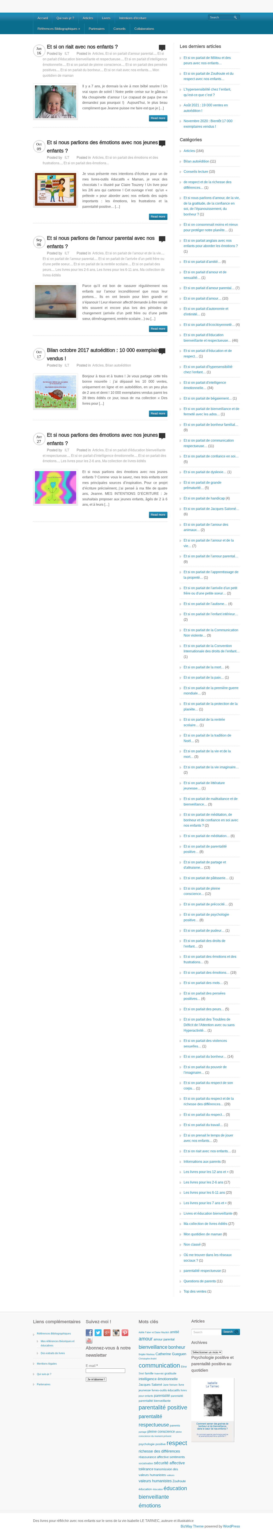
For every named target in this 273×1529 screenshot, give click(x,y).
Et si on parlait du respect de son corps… (208, 1085)
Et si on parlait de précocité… (206, 904)
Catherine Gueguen (170, 1354)
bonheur (176, 1347)
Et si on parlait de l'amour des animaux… (206, 527)
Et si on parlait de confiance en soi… (211, 456)
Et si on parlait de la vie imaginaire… (211, 767)
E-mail (92, 1366)
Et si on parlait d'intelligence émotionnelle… (205, 385)
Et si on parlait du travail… (203, 1125)
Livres (106, 18)
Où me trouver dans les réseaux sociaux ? (208, 1257)
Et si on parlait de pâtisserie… (206, 878)
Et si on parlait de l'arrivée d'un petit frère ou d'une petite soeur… (210, 590)
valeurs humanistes (155, 1481)
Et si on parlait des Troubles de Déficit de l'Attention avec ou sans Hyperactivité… (209, 1025)
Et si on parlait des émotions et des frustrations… (210, 959)
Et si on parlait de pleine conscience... (95, 64)
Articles (88, 18)
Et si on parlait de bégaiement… (208, 398)
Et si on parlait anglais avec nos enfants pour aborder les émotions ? (211, 243)
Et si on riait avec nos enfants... (127, 70)
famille (149, 1373)
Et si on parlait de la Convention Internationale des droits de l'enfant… (212, 648)
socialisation (146, 1463)
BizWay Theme (192, 1526)
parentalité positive (163, 1407)
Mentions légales (47, 1363)
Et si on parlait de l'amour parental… (211, 556)
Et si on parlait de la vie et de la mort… (207, 754)
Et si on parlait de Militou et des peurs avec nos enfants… (207, 60)
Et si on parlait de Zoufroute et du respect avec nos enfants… (209, 76)
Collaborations (144, 29)
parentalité (162, 1395)
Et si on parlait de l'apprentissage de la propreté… (211, 574)
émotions (150, 1505)
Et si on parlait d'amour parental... (130, 53)
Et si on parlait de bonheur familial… (211, 424)
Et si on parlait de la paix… (204, 677)
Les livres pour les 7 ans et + (205, 1203)
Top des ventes (195, 1291)
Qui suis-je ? (65, 18)
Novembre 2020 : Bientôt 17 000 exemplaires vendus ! (208, 123)
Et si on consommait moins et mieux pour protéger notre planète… (211, 227)
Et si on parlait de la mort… (204, 667)
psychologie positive (152, 1444)
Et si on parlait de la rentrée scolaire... (102, 264)
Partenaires (97, 29)
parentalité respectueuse (202, 1271)
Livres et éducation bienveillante (208, 1213)
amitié (174, 1332)
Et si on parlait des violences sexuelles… (205, 1043)
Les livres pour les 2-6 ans (75, 269)
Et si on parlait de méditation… (207, 836)
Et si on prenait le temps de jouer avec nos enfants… (208, 1138)
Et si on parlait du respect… (204, 1114)
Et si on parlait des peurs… (204, 1009)
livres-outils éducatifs (166, 1390)
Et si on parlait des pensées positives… (204, 996)
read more (158, 118)
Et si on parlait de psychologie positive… (206, 917)
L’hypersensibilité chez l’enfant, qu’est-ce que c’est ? (207, 92)
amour (146, 1339)
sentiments (177, 1457)
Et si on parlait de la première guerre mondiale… (211, 690)
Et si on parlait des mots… (203, 983)
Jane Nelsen (170, 1384)
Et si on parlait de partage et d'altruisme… (205, 865)
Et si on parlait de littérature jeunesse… (204, 785)
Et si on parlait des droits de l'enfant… (204, 943)
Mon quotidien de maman (203, 1234)
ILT (67, 53)
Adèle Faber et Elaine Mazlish (154, 1332)
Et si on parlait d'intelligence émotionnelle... (103, 455)
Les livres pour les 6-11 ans (117, 269)
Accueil (43, 18)
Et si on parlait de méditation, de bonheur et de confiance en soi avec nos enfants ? (211, 820)
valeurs (170, 1475)
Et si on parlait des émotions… (206, 972)
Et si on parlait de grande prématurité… (202, 485)
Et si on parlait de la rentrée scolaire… (204, 722)
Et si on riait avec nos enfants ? (82, 47)
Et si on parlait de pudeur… (204, 930)
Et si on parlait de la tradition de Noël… (207, 738)
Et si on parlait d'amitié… (202, 262)
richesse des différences (159, 1451)
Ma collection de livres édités (124, 461)
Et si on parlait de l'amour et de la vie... (134, 253)
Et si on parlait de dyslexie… (205, 472)
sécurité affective (169, 1463)
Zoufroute (179, 1481)
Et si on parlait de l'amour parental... (70, 259)
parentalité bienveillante (155, 1400)
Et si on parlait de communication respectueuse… (209, 443)
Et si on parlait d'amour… (202, 298)
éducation (145, 1489)
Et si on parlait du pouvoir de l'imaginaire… (205, 1069)
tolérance (146, 1469)
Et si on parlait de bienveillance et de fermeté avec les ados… (211, 411)
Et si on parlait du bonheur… (205, 1056)
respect (177, 1442)
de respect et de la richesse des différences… (207, 184)
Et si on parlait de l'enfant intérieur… (211, 614)
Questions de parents (200, 1281)
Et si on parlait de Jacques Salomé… (211, 509)
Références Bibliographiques (59, 29)
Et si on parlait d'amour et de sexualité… (205, 275)
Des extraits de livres (53, 1353)
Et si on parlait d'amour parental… (209, 288)
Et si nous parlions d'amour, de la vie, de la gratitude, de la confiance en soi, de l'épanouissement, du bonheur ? (212, 206)
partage (143, 1432)
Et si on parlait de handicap (204, 498)
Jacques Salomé (150, 1384)
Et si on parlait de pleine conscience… (202, 891)
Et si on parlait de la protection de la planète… (211, 706)
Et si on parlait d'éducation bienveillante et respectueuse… (207, 337)
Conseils (119, 29)
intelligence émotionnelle (158, 1379)
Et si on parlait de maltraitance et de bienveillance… (211, 801)
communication (159, 1365)
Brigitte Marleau (147, 1354)
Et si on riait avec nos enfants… (207, 1151)
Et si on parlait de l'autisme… (205, 604)
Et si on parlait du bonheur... (81, 70)
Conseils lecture (196, 171)
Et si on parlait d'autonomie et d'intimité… (206, 311)
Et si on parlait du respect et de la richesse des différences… (209, 1101)
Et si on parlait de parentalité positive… (205, 849)
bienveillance (153, 1347)
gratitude (170, 1373)
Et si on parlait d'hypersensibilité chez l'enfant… (208, 369)
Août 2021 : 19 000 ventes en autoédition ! (206, 108)
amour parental (164, 1339)
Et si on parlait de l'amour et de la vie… (209, 543)
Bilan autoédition (118, 365)
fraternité (159, 1373)
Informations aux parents (202, 1161)
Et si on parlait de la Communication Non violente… (211, 632)
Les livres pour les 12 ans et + (206, 1172)
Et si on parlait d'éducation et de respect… (208, 353)
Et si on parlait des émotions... (86, 163)
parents (175, 1425)
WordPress (231, 1526)
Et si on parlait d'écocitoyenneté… (209, 325)
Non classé (192, 1244)
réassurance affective (154, 1457)
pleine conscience (161, 1431)
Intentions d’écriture (132, 18)
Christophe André (148, 1358)
